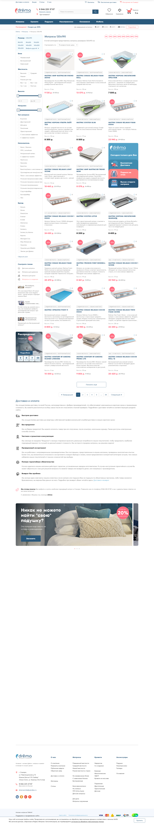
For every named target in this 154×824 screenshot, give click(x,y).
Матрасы (20, 21)
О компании (55, 763)
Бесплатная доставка (108, 2)
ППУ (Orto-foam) (78, 791)
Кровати (34, 21)
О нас (49, 2)
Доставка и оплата (22, 2)
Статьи (41, 2)
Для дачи (76, 799)
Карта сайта (62, 815)
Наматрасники (66, 21)
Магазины (54, 781)
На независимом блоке (81, 776)
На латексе (77, 789)
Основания (85, 21)
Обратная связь (56, 771)
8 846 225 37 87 (47, 9)
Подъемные (98, 784)
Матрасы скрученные (80, 801)
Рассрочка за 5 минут (130, 2)
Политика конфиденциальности (78, 815)
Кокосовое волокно (79, 786)
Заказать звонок (45, 12)
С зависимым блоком (80, 778)
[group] (74, 524)
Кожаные (97, 771)
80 (18, 110)
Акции (34, 2)
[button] (134, 524)
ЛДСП (96, 776)
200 (39, 110)
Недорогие (98, 763)
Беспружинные (78, 781)
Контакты (90, 2)
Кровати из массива (101, 778)
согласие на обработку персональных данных (87, 822)
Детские (97, 791)
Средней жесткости (79, 766)
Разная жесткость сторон (81, 771)
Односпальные (99, 789)
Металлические (100, 773)
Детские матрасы (79, 794)
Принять (139, 820)
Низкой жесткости (79, 768)
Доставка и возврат (101, 480)
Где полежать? (45, 14)
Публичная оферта (57, 768)
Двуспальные (99, 786)
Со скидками (99, 766)
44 (40, 96)
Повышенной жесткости (81, 763)
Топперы (119, 768)
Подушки (49, 21)
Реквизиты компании (58, 766)
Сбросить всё (23, 257)
